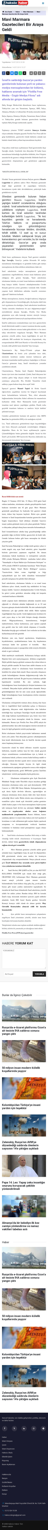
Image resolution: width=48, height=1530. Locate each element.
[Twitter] (8, 73)
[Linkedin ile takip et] (24, 1428)
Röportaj (5, 1461)
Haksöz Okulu (7, 1453)
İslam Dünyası (7, 1441)
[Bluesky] (12, 73)
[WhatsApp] (20, 73)
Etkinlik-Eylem (7, 1457)
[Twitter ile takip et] (14, 1428)
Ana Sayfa (8, 12)
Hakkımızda (6, 1474)
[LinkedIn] (16, 73)
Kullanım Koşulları (9, 1486)
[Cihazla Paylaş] (24, 73)
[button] (35, 73)
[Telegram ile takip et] (43, 1428)
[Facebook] (3, 73)
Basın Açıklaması (8, 1464)
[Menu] (43, 3)
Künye (4, 1494)
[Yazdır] (31, 73)
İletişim (4, 1478)
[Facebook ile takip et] (4, 1428)
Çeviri (4, 1445)
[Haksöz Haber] (15, 3)
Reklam (5, 1490)
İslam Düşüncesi (8, 1449)
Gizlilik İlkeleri (7, 1482)
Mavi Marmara (28, 12)
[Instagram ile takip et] (33, 1428)
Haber (17, 12)
